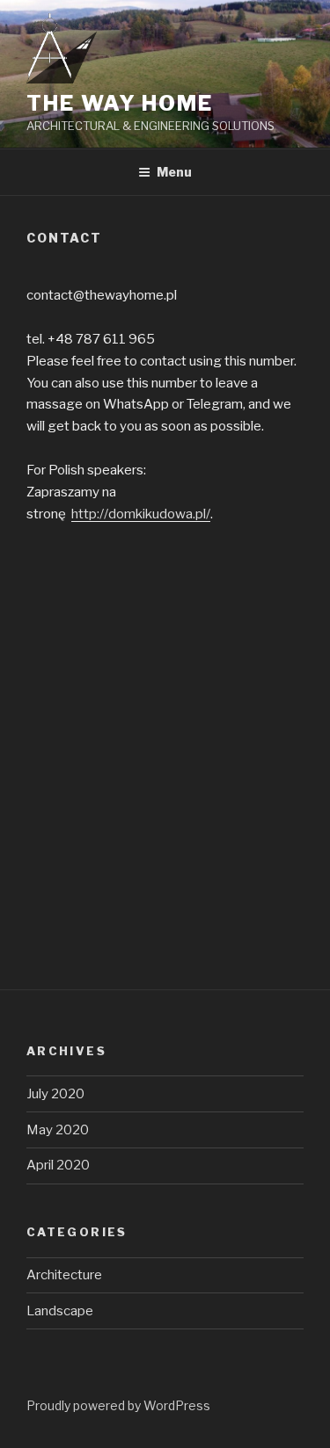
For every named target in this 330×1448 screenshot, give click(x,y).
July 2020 (55, 1094)
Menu (174, 171)
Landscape (59, 1311)
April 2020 (58, 1165)
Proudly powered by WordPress (118, 1405)
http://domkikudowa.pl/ (140, 514)
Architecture (64, 1275)
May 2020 (57, 1130)
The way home (119, 103)
